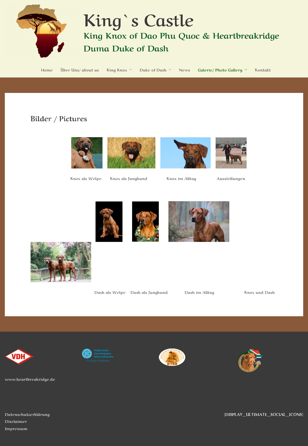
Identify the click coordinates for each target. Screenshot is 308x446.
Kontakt (263, 69)
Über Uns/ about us (79, 69)
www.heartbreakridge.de (30, 379)
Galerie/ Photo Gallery (220, 69)
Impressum (16, 428)
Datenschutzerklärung (27, 414)
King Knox (117, 69)
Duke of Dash (153, 69)
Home (47, 69)
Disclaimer (16, 421)
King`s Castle (138, 18)
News (184, 69)
